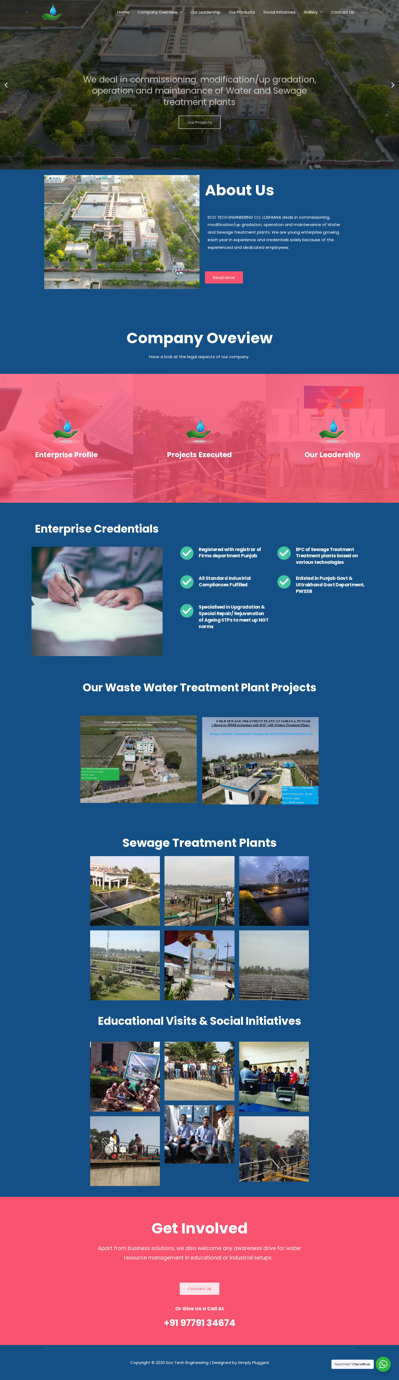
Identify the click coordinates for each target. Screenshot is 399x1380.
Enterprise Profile (66, 455)
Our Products (242, 12)
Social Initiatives (279, 12)
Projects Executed (199, 455)
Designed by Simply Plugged (240, 1362)
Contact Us (342, 12)
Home (123, 12)
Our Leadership (206, 12)
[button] (6, 84)
